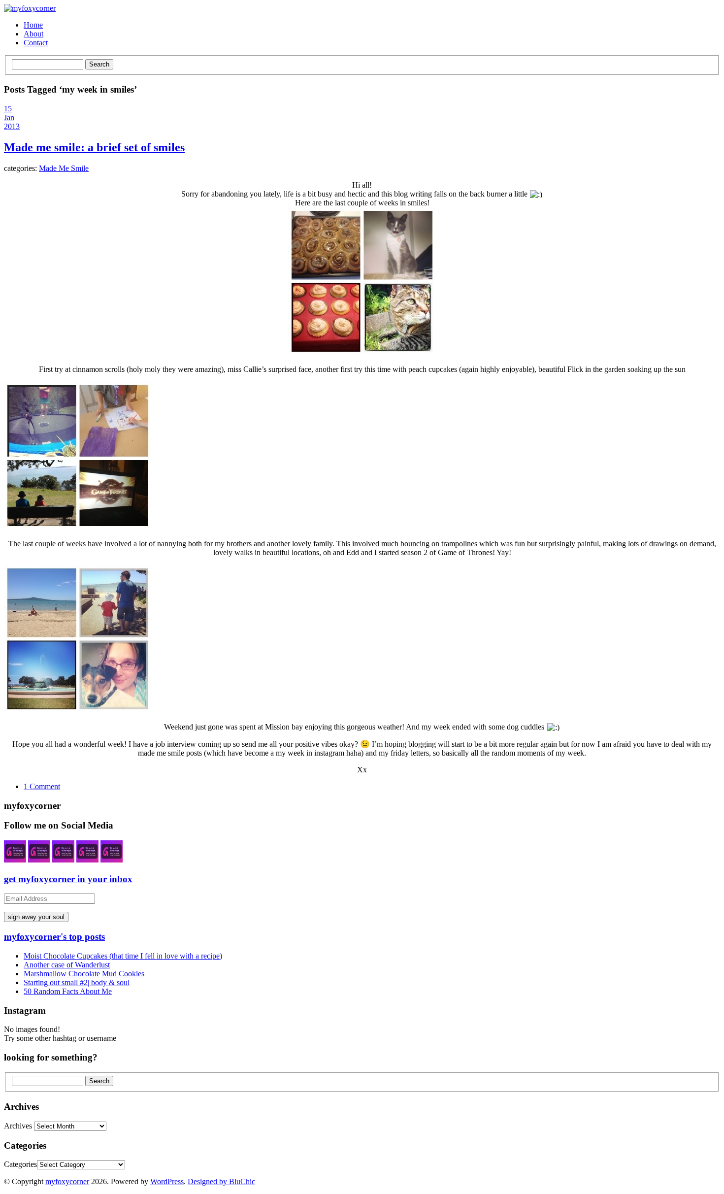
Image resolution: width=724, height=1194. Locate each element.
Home (33, 25)
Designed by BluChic (221, 1181)
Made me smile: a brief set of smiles (94, 147)
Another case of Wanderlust (67, 965)
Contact (36, 42)
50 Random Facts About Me (68, 991)
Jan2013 (12, 122)
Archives (18, 1126)
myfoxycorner (67, 1181)
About (33, 34)
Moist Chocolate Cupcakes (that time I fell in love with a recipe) (123, 956)
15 (8, 108)
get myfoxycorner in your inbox (68, 879)
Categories (20, 1164)
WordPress (167, 1181)
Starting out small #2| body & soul (77, 982)
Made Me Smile (64, 168)
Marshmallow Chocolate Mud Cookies (84, 973)
